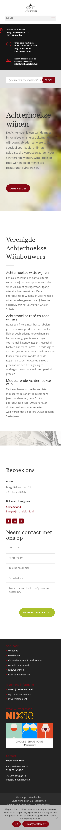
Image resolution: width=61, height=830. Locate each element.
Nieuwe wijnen (16, 669)
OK (16, 823)
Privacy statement (17, 698)
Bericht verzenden (37, 612)
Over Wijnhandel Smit (19, 674)
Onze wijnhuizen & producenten (25, 660)
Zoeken (49, 80)
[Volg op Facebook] (8, 521)
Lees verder (18, 188)
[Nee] (57, 817)
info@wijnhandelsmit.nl (26, 64)
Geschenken (14, 655)
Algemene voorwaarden (20, 694)
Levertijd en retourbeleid (21, 689)
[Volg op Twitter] (14, 521)
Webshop (13, 650)
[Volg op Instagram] (21, 521)
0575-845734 (13, 507)
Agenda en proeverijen (20, 665)
